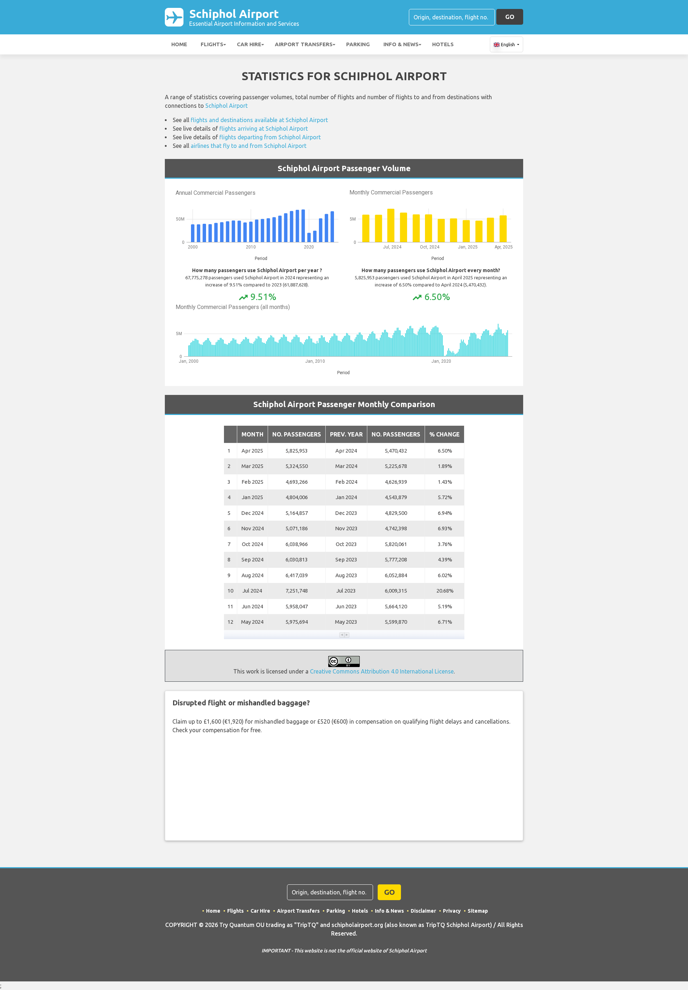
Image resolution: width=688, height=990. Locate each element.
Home (179, 44)
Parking (358, 44)
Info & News (401, 44)
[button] (342, 635)
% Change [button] (444, 434)
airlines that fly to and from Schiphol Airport (248, 146)
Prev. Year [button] (346, 434)
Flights (212, 44)
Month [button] (252, 434)
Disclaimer (423, 911)
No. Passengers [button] (296, 434)
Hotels (443, 44)
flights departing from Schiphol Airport (270, 137)
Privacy (452, 911)
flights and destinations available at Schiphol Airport (259, 120)
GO (509, 16)
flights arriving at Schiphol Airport (263, 128)
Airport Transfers (304, 44)
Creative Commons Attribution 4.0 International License (382, 671)
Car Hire (249, 44)
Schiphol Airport (244, 17)
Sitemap (478, 911)
